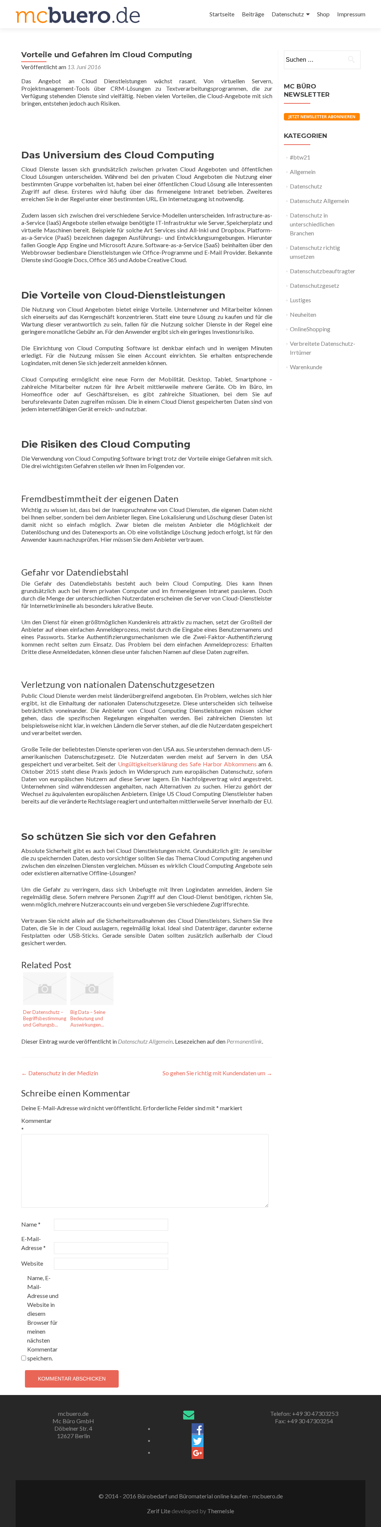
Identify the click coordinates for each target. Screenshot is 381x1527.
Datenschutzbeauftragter (322, 270)
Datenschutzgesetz (314, 285)
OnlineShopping (310, 328)
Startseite (221, 13)
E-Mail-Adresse (33, 1243)
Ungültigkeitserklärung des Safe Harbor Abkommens (187, 763)
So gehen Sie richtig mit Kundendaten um (217, 1072)
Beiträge (253, 13)
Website (32, 1263)
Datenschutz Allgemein (145, 1041)
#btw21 (300, 157)
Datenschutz (288, 13)
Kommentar (36, 1125)
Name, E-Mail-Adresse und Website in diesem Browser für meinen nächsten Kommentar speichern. (42, 1318)
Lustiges (300, 299)
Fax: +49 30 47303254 (304, 1420)
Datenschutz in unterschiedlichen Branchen (312, 224)
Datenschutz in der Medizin (59, 1072)
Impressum (351, 13)
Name (31, 1224)
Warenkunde (306, 366)
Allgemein (303, 171)
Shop (323, 13)
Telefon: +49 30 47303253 (304, 1413)
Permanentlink (244, 1041)
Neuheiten (303, 314)
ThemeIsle (220, 1510)
